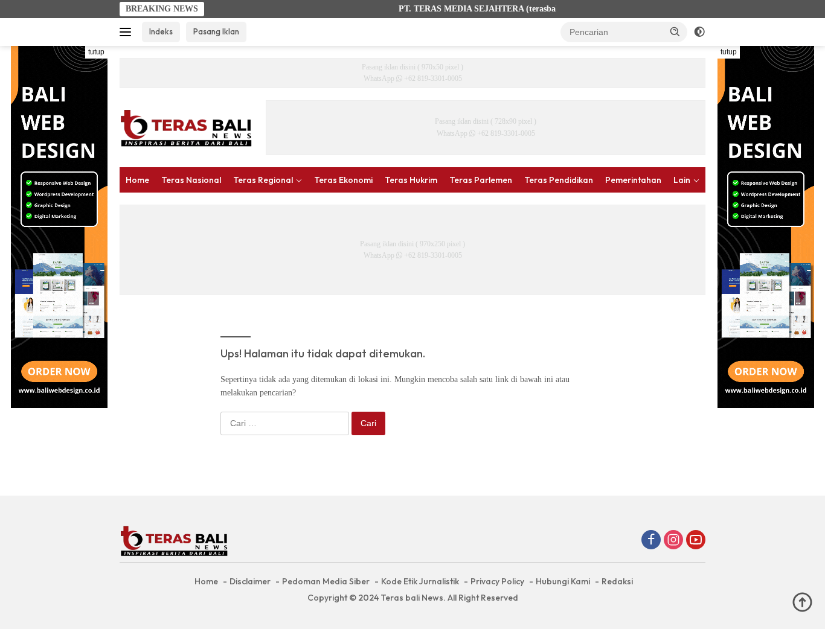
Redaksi (617, 581)
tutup (96, 52)
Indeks (161, 31)
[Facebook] (651, 541)
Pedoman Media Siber (326, 581)
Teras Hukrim (411, 179)
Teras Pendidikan (558, 179)
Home (137, 179)
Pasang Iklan (216, 31)
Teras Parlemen (480, 179)
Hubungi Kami (563, 581)
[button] (675, 31)
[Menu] (128, 32)
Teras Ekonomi (343, 179)
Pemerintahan (633, 179)
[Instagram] (673, 541)
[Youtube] (695, 541)
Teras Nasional (191, 179)
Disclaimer (250, 581)
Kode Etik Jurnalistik (420, 581)
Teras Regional (263, 179)
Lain (681, 179)
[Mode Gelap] (699, 32)
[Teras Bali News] (186, 127)
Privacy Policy (497, 581)
